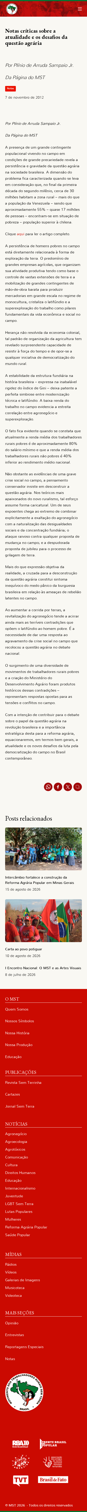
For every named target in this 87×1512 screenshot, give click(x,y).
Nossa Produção (18, 1045)
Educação (13, 1057)
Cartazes (12, 1094)
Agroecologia (16, 1142)
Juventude (14, 1196)
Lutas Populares (18, 1212)
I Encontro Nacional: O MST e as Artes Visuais (43, 968)
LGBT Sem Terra (19, 1204)
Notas (10, 88)
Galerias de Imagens (22, 1280)
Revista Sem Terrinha (23, 1082)
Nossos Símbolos (19, 1021)
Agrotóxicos (15, 1149)
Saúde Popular (17, 1235)
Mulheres (13, 1219)
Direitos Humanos (20, 1173)
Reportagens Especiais (24, 1347)
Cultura (11, 1165)
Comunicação (16, 1157)
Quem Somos (16, 1009)
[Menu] (80, 9)
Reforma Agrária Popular (26, 1227)
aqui (20, 234)
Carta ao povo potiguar (23, 949)
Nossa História (17, 1033)
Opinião (11, 1323)
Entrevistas (14, 1335)
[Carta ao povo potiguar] (43, 920)
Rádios (11, 1264)
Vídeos (11, 1272)
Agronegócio (16, 1134)
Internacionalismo (20, 1188)
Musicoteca (15, 1288)
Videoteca (13, 1295)
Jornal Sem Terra (19, 1106)
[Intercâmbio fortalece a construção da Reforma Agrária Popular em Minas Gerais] (43, 849)
